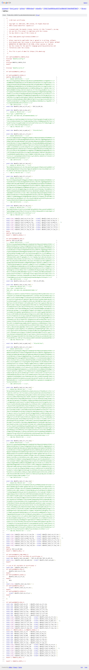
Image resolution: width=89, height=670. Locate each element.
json (85, 667)
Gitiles (10, 667)
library (83, 8)
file (37, 15)
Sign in (85, 3)
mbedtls (38, 8)
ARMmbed (30, 8)
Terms (20, 667)
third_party (14, 8)
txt (82, 667)
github (22, 8)
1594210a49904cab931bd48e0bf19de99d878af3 (60, 8)
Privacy (15, 667)
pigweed (5, 8)
